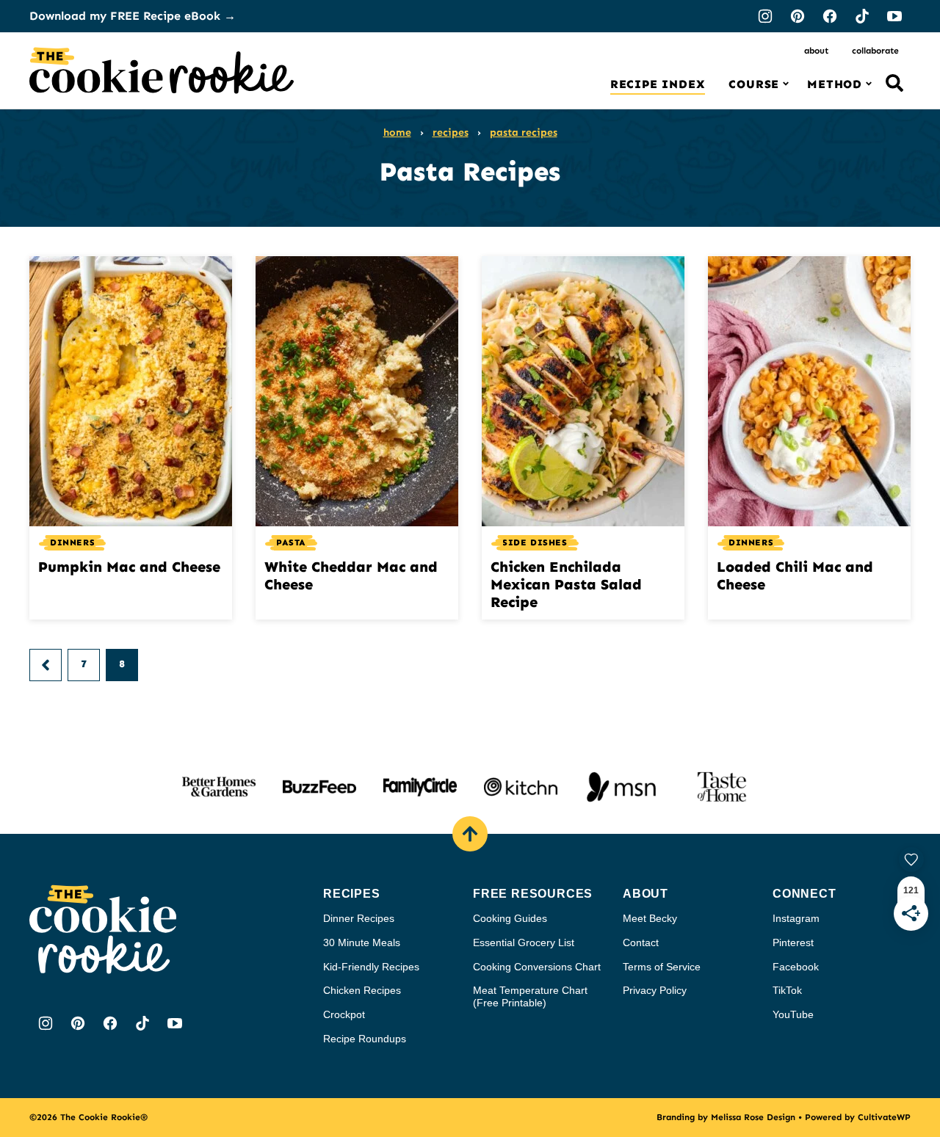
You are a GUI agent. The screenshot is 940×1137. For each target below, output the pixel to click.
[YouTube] (894, 16)
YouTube (793, 1014)
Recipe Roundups (364, 1039)
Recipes (451, 132)
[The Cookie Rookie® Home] (161, 70)
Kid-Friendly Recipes (371, 967)
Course (753, 84)
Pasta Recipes (523, 132)
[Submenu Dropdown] (785, 83)
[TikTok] (862, 16)
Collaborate (875, 51)
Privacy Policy (655, 990)
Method (834, 84)
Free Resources (533, 893)
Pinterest (793, 942)
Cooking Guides (510, 918)
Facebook (796, 967)
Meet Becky (650, 918)
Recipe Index (658, 84)
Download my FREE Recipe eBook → (132, 16)
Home (397, 132)
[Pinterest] (797, 16)
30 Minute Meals (361, 942)
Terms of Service (662, 967)
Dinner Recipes (358, 918)
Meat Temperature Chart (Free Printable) (530, 996)
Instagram (796, 918)
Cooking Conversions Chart (537, 967)
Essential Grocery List (523, 942)
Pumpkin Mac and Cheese (129, 566)
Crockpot (344, 1014)
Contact (641, 942)
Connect (804, 893)
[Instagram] (765, 16)
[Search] (894, 83)
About (816, 51)
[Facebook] (830, 16)
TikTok (787, 990)
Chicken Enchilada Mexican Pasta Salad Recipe (566, 584)
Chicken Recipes (362, 990)
